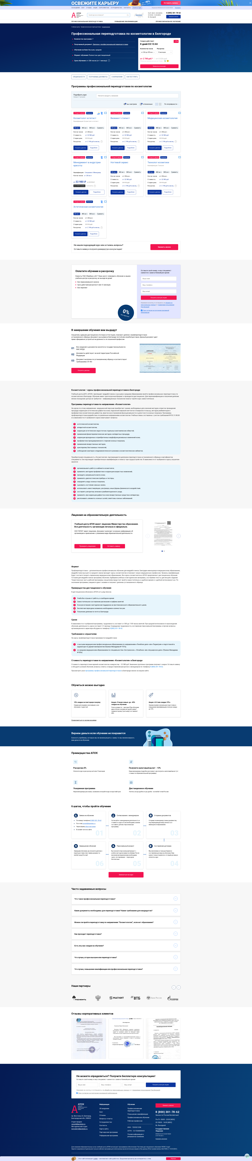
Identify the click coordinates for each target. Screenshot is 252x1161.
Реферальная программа (108, 1136)
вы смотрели (132, 104)
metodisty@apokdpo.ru (79, 1129)
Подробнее (93, 148)
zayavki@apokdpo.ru (88, 823)
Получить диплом (80, 148)
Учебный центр (75, 27)
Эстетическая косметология (88, 207)
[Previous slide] (148, 536)
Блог (83, 7)
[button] (162, 551)
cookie (95, 1158)
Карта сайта (103, 1129)
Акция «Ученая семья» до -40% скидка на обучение (123, 703)
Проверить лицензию (87, 546)
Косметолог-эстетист (84, 118)
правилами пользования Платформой (146, 1090)
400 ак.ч (84, 128)
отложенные (147, 104)
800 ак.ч (92, 128)
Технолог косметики (158, 162)
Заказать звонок (173, 16)
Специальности (79, 77)
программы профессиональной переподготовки (103, 671)
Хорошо (173, 1158)
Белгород (139, 15)
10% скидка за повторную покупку (87, 702)
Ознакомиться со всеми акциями (83, 720)
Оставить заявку (113, 546)
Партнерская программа (108, 1132)
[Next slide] (179, 536)
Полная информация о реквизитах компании (135, 1135)
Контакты (127, 7)
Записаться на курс (159, 66)
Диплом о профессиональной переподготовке (110, 44)
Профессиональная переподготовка (87, 21)
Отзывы (89, 7)
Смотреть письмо (88, 1030)
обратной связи (90, 826)
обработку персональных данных (116, 1090)
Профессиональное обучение (168, 21)
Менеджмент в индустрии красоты (87, 164)
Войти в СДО (137, 7)
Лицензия (89, 113)
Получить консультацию (159, 297)
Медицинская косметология (162, 118)
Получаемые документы (98, 77)
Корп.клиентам (104, 7)
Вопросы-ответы (106, 1119)
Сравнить (100, 128)
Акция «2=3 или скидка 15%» (159, 702)
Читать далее (78, 1056)
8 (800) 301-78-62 (173, 13)
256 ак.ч (77, 128)
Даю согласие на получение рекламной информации (97, 1093)
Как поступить (132, 77)
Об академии (75, 7)
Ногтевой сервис (119, 162)
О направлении (117, 77)
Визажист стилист (120, 118)
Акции (95, 7)
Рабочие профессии (134, 1121)
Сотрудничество (116, 7)
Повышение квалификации (126, 21)
